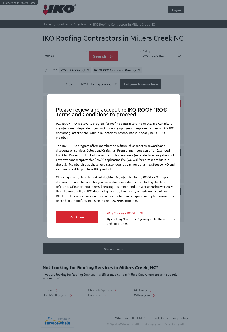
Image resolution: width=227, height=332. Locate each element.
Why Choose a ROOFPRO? (125, 213)
